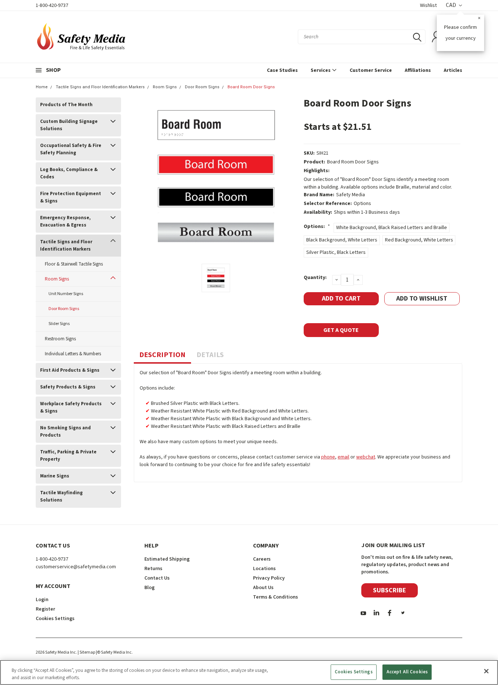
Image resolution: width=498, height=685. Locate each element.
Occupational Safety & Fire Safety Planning (70, 149)
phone (328, 457)
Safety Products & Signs (68, 387)
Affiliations (418, 70)
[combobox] (361, 37)
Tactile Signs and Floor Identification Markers (100, 87)
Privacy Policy (269, 578)
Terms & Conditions (275, 597)
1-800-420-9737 (52, 5)
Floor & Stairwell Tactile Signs (74, 264)
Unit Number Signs (65, 294)
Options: (317, 226)
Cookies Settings (354, 672)
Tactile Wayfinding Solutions (61, 496)
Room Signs (165, 87)
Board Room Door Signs (251, 87)
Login (42, 599)
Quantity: (315, 277)
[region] (249, 672)
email (343, 457)
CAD (451, 5)
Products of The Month (66, 104)
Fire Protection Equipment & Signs (70, 197)
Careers (262, 559)
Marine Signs (54, 476)
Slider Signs (59, 324)
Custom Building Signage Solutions (69, 125)
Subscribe (389, 590)
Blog (149, 587)
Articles (453, 70)
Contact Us (157, 578)
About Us (263, 587)
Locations (264, 568)
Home (42, 87)
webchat (365, 457)
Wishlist (428, 5)
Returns (153, 568)
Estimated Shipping (167, 559)
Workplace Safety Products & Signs (71, 407)
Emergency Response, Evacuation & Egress (65, 221)
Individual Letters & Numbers (73, 354)
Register (45, 609)
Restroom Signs (60, 339)
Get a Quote (341, 330)
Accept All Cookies (407, 672)
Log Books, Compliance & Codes (69, 173)
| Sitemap (86, 652)
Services (321, 70)
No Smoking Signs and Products (65, 431)
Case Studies (282, 70)
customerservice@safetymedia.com (76, 566)
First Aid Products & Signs (70, 370)
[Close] (486, 671)
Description (162, 355)
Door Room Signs (202, 87)
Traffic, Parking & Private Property (68, 456)
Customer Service (371, 70)
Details (210, 355)
